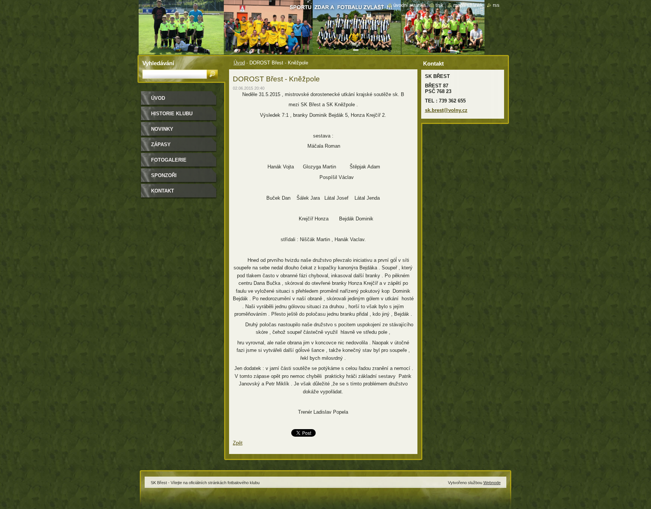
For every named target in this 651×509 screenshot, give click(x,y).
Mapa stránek (468, 5)
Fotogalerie (168, 160)
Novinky (162, 129)
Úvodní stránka (409, 5)
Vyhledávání (158, 63)
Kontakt (162, 191)
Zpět (238, 443)
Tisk (439, 5)
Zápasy (161, 144)
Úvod (239, 63)
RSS (496, 5)
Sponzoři (164, 175)
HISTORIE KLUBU (172, 113)
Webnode (492, 482)
